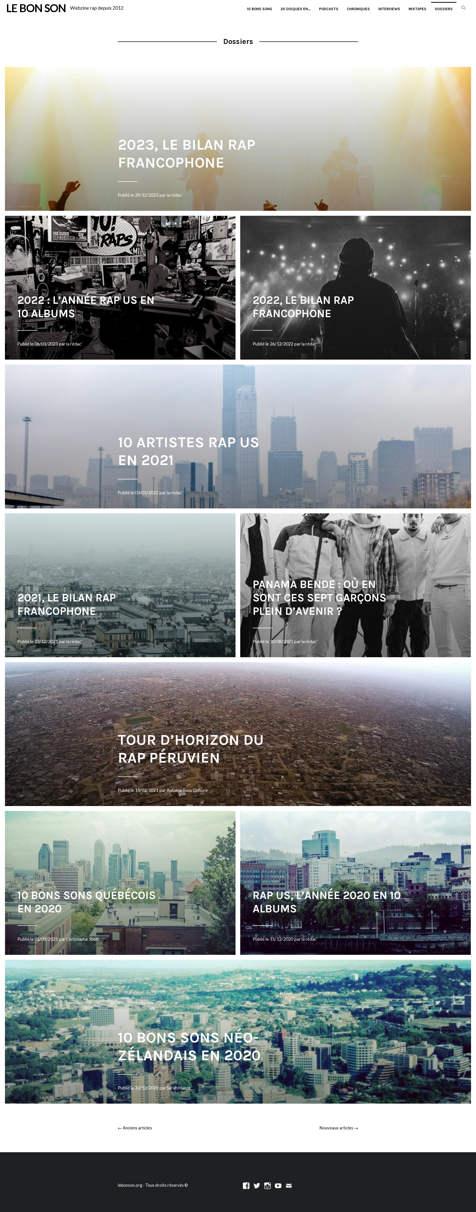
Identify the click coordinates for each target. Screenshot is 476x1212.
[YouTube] (278, 1185)
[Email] (289, 1185)
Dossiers (444, 9)
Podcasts (328, 9)
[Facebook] (246, 1185)
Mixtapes (417, 9)
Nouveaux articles (339, 1128)
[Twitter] (257, 1185)
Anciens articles (135, 1128)
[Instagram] (267, 1185)
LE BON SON (36, 7)
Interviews (389, 9)
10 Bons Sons (259, 9)
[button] (463, 8)
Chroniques (358, 9)
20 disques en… (296, 9)
